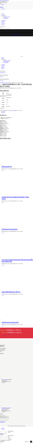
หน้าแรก (13, 34)
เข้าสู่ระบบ (3, 428)
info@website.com (3, 72)
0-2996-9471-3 (2, 422)
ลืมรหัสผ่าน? (1, 433)
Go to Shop (1, 80)
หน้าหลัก (1, 82)
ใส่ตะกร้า (3, 170)
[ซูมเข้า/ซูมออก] (0, 442)
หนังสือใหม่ (15, 110)
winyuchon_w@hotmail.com (4, 419)
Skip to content (2, 0)
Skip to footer (7, 0)
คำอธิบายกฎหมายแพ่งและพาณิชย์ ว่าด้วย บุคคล (15, 198)
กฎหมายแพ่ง (19, 34)
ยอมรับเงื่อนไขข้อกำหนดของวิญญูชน (6, 440)
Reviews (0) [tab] (3, 112)
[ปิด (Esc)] (2, 442)
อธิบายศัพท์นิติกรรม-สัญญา (11, 292)
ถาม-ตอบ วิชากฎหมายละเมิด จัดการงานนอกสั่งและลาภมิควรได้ (17, 260)
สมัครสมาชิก (3, 429)
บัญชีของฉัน (1, 7)
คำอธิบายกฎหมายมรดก (9, 229)
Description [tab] (3, 111)
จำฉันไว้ (5, 433)
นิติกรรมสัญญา (7, 166)
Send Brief (1, 76)
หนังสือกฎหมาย (16, 34)
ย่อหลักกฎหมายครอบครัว (10, 322)
